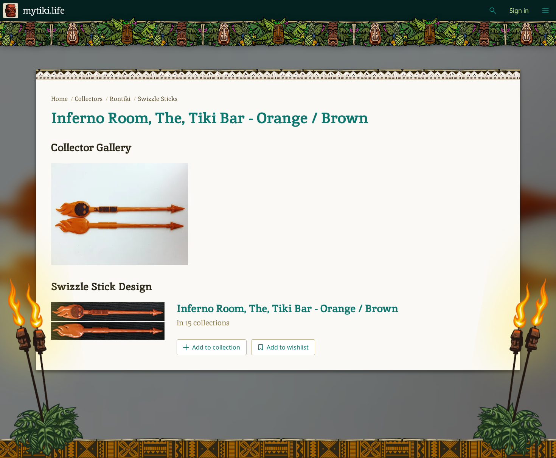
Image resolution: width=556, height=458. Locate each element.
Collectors (89, 99)
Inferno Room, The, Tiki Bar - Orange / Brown (209, 118)
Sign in (519, 10)
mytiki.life (44, 10)
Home (60, 99)
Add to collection (216, 347)
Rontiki (121, 99)
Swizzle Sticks (157, 99)
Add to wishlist (288, 347)
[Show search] (492, 10)
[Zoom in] (119, 214)
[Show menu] (545, 10)
